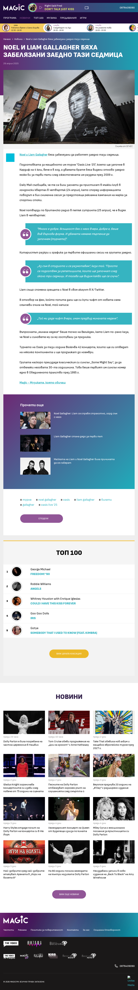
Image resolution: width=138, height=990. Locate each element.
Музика (52, 18)
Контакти (73, 930)
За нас (86, 930)
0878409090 (127, 7)
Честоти (8, 930)
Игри (83, 18)
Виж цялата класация (69, 654)
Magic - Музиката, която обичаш (43, 382)
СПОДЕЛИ (42, 518)
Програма (9, 18)
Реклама (22, 930)
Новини (25, 18)
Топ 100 (38, 18)
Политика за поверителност (47, 930)
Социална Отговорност (107, 930)
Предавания (68, 18)
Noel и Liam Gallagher (33, 154)
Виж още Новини (69, 894)
